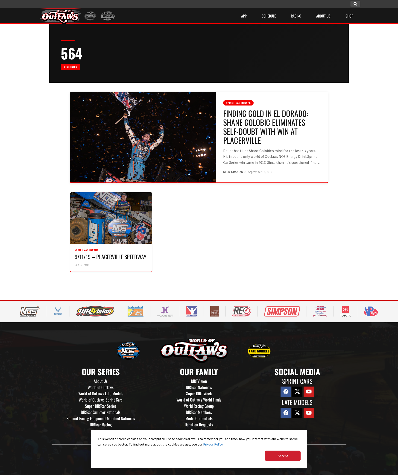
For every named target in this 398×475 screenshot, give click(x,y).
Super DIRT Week (199, 393)
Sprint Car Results (87, 249)
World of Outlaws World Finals (198, 400)
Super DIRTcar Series (101, 406)
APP (244, 16)
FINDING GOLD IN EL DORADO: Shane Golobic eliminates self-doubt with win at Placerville (265, 126)
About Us (101, 381)
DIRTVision (199, 381)
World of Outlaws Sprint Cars (101, 400)
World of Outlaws (101, 387)
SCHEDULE (269, 16)
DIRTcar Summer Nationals (100, 412)
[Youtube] (309, 392)
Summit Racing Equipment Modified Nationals (101, 418)
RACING (296, 16)
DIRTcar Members (199, 412)
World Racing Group (199, 406)
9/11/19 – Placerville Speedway (110, 256)
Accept (283, 456)
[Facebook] (286, 392)
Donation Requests (199, 425)
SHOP (349, 16)
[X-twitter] (297, 392)
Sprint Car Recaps (238, 103)
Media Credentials (199, 418)
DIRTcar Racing (101, 425)
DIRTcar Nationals (199, 387)
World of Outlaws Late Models (100, 393)
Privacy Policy (212, 444)
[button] (355, 4)
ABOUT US (323, 16)
